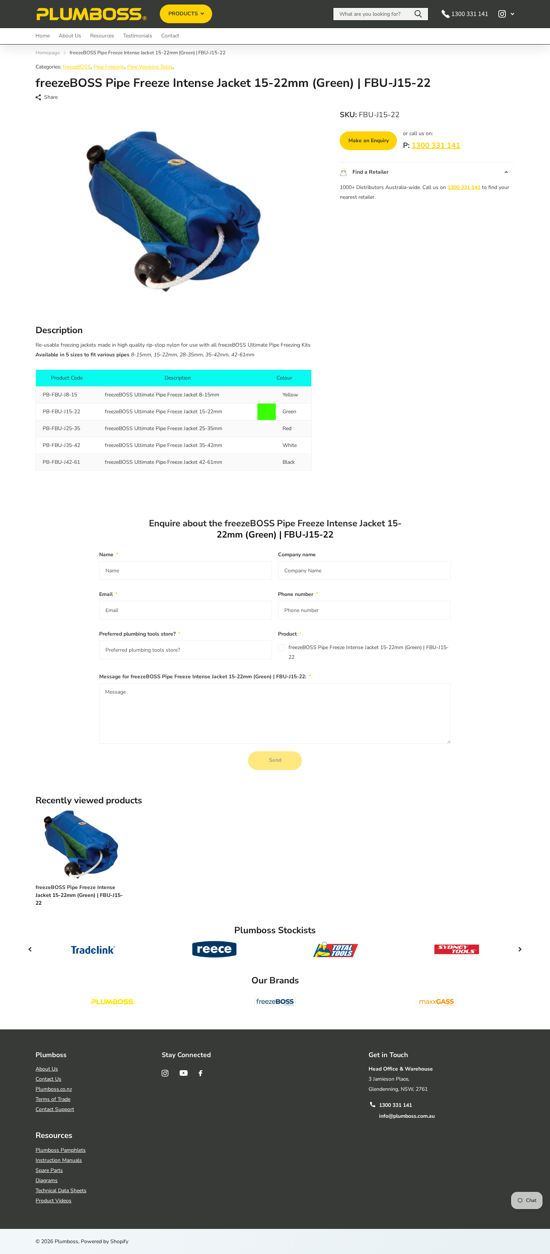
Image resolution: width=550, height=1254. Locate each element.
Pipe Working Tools (150, 66)
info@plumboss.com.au (407, 1116)
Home (43, 35)
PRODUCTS (183, 13)
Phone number (298, 594)
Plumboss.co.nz (54, 1089)
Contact (170, 35)
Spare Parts (49, 1170)
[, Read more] (506, 14)
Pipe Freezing (109, 66)
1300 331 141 (436, 145)
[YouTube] (183, 1073)
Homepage (48, 52)
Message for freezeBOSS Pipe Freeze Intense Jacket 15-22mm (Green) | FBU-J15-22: (205, 676)
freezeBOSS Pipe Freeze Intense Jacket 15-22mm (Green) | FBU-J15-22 (368, 652)
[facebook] (200, 1073)
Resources (102, 35)
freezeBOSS (77, 66)
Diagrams (47, 1180)
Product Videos (53, 1200)
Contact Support (55, 1109)
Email (108, 594)
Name (108, 554)
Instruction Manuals (59, 1160)
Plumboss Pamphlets (61, 1150)
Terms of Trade (53, 1099)
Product (290, 633)
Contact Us (48, 1079)
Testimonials (137, 35)
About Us (70, 35)
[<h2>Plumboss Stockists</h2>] (93, 949)
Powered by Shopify (104, 1241)
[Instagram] (165, 1073)
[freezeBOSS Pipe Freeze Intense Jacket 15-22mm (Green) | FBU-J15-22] (81, 844)
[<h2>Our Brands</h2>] (113, 1002)
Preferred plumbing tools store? (139, 633)
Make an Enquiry (368, 140)
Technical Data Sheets (61, 1190)
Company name (297, 554)
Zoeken (418, 14)
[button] (30, 949)
